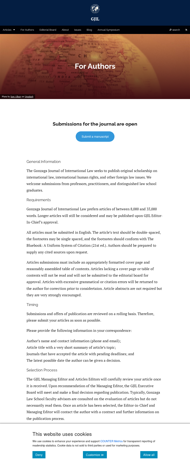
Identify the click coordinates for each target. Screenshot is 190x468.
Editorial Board (48, 29)
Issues (77, 29)
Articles (7, 29)
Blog (89, 29)
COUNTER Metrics (111, 441)
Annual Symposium (109, 29)
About (65, 29)
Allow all (150, 454)
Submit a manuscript (95, 136)
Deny (40, 454)
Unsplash (29, 96)
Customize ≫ (96, 454)
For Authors (27, 29)
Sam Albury (16, 96)
